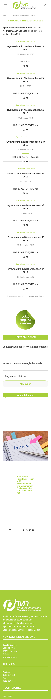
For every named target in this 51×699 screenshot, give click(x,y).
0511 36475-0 (9, 675)
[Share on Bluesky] (27, 66)
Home (5, 16)
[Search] (45, 5)
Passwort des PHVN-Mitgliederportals (23, 363)
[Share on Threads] (24, 66)
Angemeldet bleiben (15, 376)
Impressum (7, 696)
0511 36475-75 (10, 681)
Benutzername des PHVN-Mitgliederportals (25, 349)
